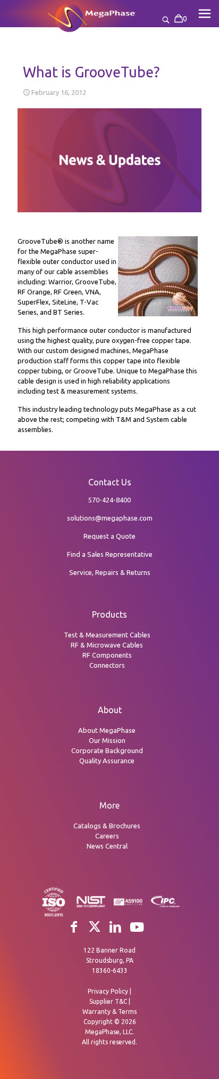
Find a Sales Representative (110, 554)
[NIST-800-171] (91, 905)
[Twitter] (94, 927)
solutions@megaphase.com (110, 518)
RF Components (107, 655)
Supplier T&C (108, 1001)
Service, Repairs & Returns (109, 572)
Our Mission (107, 740)
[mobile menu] (205, 13)
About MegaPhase (107, 730)
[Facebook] (74, 927)
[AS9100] (128, 904)
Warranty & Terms (109, 1011)
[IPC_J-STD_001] (165, 905)
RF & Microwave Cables (107, 645)
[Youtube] (137, 927)
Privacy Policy (108, 991)
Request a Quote (109, 536)
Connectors (107, 665)
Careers (107, 836)
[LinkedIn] (115, 927)
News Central (107, 846)
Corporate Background (107, 750)
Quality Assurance (106, 760)
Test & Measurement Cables (107, 634)
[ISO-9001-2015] (54, 915)
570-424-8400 (109, 499)
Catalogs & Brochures (106, 825)
